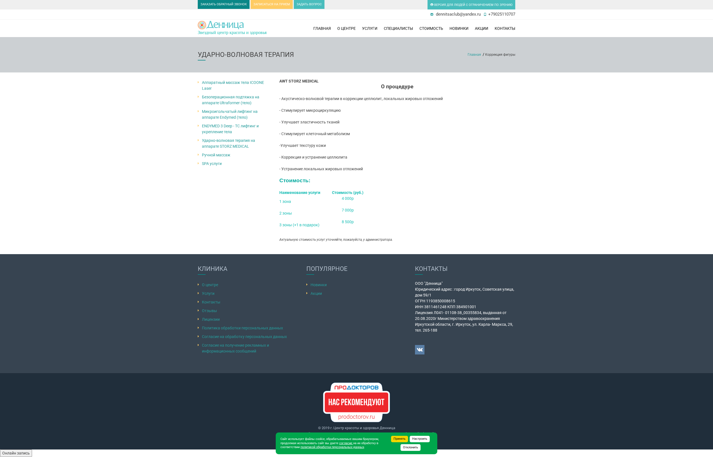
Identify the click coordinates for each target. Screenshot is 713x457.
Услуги (369, 28)
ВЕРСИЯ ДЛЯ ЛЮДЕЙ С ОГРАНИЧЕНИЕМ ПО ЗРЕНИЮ (472, 5)
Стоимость (431, 28)
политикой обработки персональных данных (332, 447)
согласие (346, 443)
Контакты (505, 28)
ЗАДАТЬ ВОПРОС (309, 4)
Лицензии (211, 319)
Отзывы (209, 310)
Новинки (319, 285)
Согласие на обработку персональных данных (244, 336)
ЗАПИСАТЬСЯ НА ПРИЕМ (271, 4)
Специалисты (398, 28)
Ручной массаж (216, 155)
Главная (322, 28)
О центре (346, 28)
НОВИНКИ (459, 28)
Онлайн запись (16, 453)
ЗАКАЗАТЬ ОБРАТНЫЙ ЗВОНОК (224, 4)
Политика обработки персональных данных (242, 328)
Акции (481, 28)
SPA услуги (212, 163)
